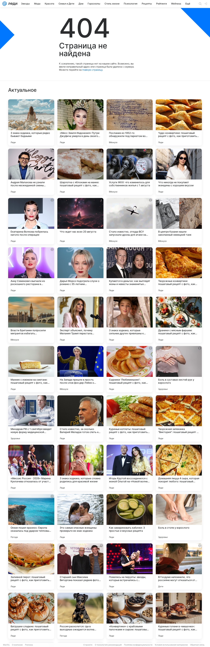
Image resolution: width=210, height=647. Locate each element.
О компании (17, 645)
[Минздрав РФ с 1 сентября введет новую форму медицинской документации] (31, 418)
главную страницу (92, 69)
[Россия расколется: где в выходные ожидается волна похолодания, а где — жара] (80, 616)
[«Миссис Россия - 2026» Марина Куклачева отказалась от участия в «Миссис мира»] (31, 468)
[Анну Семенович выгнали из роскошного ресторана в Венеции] (31, 270)
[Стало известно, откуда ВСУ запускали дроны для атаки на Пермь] (130, 221)
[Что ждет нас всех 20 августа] (80, 221)
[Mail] (4, 3)
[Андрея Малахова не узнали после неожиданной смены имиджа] (31, 172)
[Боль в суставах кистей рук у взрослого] (179, 369)
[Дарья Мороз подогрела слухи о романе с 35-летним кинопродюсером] (80, 270)
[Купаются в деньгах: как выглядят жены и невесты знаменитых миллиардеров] (130, 270)
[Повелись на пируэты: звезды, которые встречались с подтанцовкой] (130, 566)
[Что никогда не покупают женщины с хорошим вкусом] (179, 172)
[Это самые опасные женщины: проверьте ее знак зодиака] (80, 517)
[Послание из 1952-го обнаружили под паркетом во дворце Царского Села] (130, 122)
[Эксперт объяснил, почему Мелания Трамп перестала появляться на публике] (80, 320)
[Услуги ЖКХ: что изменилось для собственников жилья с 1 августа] (130, 172)
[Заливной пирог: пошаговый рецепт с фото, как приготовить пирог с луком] (31, 566)
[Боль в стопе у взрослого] (179, 517)
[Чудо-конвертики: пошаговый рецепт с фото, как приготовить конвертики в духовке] (179, 122)
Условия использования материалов (171, 645)
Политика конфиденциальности (138, 645)
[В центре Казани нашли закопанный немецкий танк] (179, 221)
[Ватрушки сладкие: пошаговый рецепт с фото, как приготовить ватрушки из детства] (31, 616)
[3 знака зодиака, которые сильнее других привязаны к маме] (130, 320)
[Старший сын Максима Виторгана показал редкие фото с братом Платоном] (80, 566)
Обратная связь (197, 645)
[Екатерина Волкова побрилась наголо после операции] (31, 221)
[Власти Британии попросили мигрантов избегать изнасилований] (31, 320)
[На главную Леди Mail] (12, 3)
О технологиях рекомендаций (108, 645)
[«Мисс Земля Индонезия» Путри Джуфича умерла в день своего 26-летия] (80, 122)
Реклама (29, 645)
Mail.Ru (6, 645)
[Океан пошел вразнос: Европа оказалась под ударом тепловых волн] (31, 517)
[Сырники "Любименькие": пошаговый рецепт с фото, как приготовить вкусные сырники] (130, 369)
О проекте (87, 645)
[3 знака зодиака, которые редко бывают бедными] (31, 122)
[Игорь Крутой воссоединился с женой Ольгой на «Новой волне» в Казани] (130, 468)
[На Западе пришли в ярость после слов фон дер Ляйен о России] (80, 369)
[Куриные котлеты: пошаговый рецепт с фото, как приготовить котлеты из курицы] (130, 418)
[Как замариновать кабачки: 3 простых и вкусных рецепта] (130, 517)
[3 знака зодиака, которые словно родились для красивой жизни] (80, 468)
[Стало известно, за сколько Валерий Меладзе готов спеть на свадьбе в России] (80, 418)
